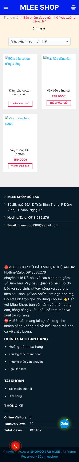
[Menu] (5, 7)
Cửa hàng (15, 396)
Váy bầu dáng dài (58, 90)
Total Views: (13, 430)
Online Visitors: (16, 417)
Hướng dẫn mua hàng (26, 347)
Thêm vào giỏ (20, 103)
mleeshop (51, 456)
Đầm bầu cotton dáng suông (20, 92)
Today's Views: (15, 424)
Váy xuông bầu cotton (20, 152)
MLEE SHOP (39, 7)
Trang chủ (11, 17)
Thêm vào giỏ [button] (59, 102)
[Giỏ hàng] (73, 7)
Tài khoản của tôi (20, 388)
